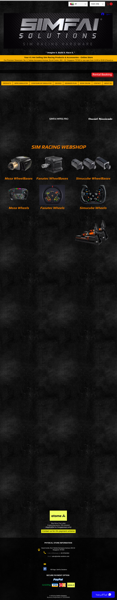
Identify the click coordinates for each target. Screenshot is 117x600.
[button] (97, 4)
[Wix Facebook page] (45, 569)
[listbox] (97, 4)
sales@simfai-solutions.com (60, 556)
